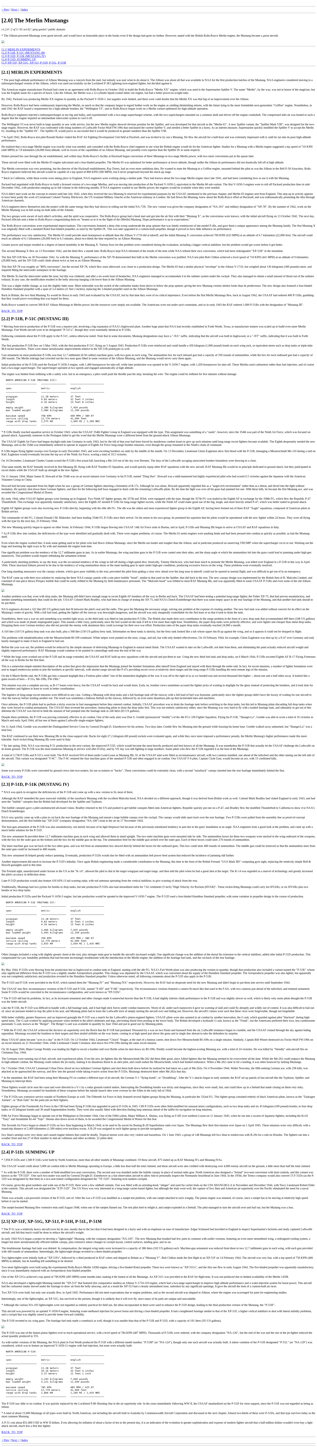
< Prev (5, 9)
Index (24, 9)
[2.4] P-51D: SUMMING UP (18, 59)
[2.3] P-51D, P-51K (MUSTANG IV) (23, 56)
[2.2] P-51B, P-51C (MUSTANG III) (23, 52)
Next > (15, 9)
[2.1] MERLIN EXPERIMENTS (20, 49)
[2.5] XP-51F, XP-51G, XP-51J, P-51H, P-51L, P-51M (33, 62)
